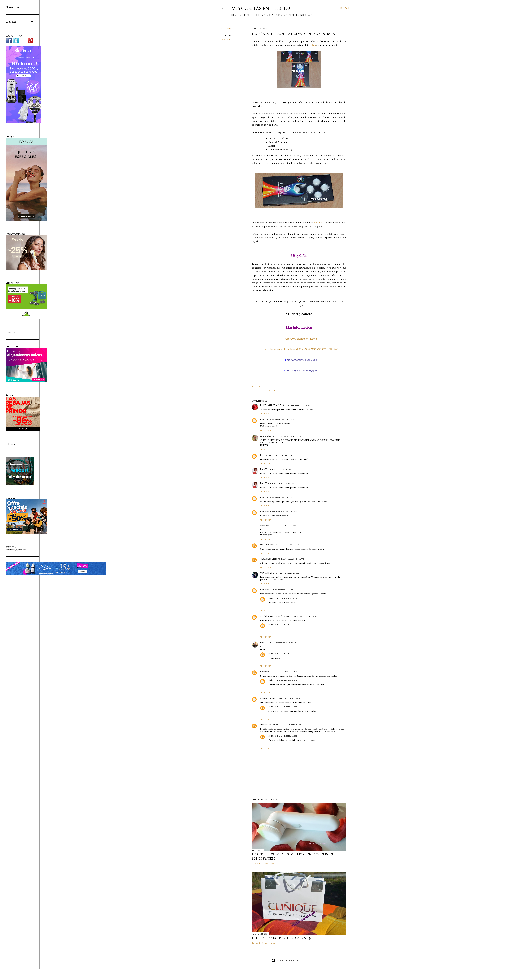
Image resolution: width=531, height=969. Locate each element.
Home (234, 15)
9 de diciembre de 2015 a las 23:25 (283, 526)
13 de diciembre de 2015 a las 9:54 (289, 725)
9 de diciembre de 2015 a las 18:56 (279, 455)
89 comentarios (268, 943)
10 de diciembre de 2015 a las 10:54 (283, 590)
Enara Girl (264, 642)
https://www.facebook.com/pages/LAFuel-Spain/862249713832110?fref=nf (301, 349)
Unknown (264, 419)
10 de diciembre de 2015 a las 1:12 (291, 559)
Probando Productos (231, 39)
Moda (269, 15)
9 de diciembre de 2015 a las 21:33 (281, 469)
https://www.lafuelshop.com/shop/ (301, 339)
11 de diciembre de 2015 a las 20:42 (283, 672)
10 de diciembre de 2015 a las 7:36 (288, 573)
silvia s (271, 598)
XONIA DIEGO (267, 573)
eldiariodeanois (267, 544)
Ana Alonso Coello (268, 559)
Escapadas (281, 15)
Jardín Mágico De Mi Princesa (274, 616)
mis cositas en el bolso (262, 8)
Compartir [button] (226, 28)
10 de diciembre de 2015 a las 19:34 (283, 643)
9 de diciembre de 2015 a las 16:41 (298, 405)
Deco (292, 15)
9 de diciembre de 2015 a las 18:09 (288, 436)
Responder (265, 414)
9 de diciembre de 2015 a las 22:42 (283, 512)
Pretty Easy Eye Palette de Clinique (283, 938)
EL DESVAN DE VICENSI (272, 405)
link (314, 45)
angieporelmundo (268, 698)
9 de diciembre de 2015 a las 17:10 (283, 419)
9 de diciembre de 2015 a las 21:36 (283, 497)
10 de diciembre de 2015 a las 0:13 (288, 545)
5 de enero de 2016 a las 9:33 (286, 707)
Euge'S (263, 469)
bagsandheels (267, 436)
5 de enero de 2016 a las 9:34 (286, 598)
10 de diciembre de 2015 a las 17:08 (303, 616)
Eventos (301, 15)
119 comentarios (268, 864)
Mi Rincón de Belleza (252, 15)
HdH (262, 455)
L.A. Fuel (318, 222)
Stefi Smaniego (267, 725)
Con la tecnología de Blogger (287, 960)
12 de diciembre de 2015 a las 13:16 (291, 698)
